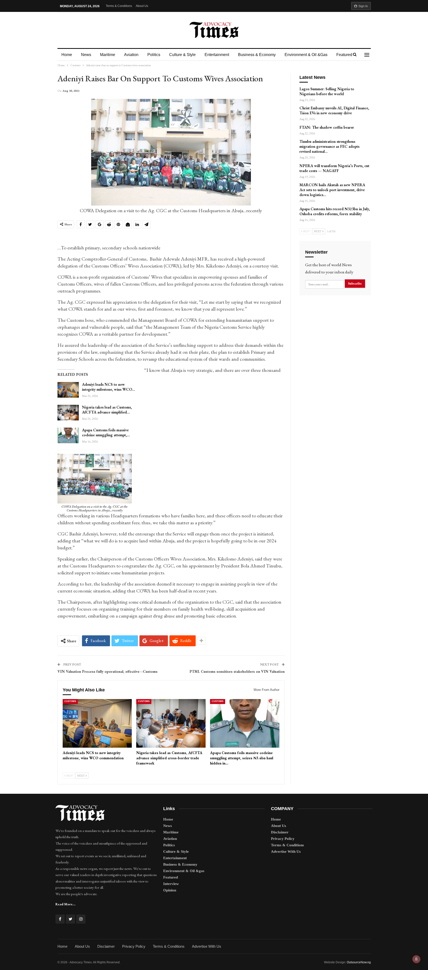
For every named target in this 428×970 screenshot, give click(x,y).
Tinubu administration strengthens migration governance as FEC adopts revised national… (329, 146)
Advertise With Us (286, 851)
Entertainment (217, 55)
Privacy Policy (282, 839)
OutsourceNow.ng (359, 962)
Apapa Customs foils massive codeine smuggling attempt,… (106, 432)
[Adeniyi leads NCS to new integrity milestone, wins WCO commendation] (68, 390)
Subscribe (355, 283)
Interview (171, 884)
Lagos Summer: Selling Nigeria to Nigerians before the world (326, 91)
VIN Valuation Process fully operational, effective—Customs (107, 671)
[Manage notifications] (416, 959)
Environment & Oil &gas (306, 55)
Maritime (107, 55)
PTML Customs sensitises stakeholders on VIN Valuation (237, 671)
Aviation (131, 55)
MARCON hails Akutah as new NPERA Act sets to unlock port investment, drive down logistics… (332, 189)
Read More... (65, 904)
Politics (153, 55)
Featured (344, 55)
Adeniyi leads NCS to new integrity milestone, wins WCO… (108, 387)
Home (66, 55)
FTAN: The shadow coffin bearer (326, 127)
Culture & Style (182, 55)
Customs (70, 701)
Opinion (169, 890)
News (86, 55)
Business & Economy (257, 55)
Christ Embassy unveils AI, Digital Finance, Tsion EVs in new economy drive (334, 110)
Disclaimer (280, 832)
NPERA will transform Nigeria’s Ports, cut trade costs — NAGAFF (334, 168)
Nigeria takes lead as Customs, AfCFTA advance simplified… (107, 410)
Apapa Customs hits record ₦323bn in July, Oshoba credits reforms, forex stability (334, 211)
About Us (142, 6)
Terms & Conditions (119, 6)
